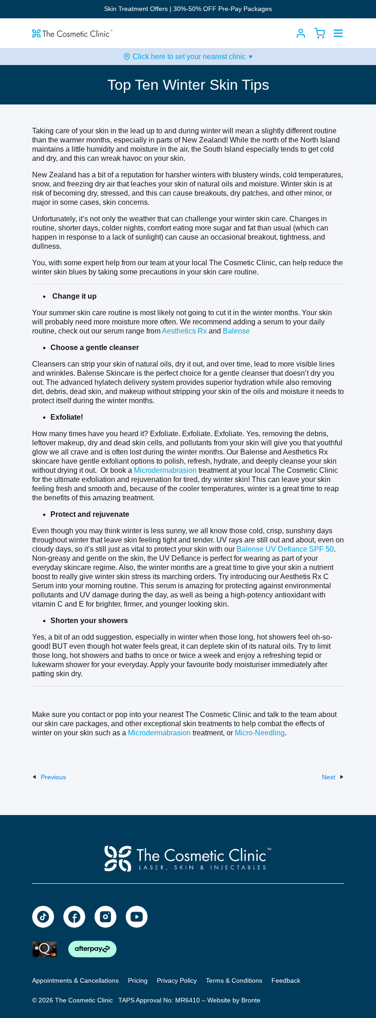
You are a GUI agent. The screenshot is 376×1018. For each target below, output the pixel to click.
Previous (53, 777)
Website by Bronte (233, 1000)
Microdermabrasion (164, 470)
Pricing (138, 980)
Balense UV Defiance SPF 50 (285, 549)
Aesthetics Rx (184, 331)
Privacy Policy (177, 980)
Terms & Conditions (234, 980)
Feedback (285, 980)
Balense (236, 331)
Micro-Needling (260, 733)
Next (328, 777)
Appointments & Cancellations (75, 980)
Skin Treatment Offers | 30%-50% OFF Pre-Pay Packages (188, 8)
